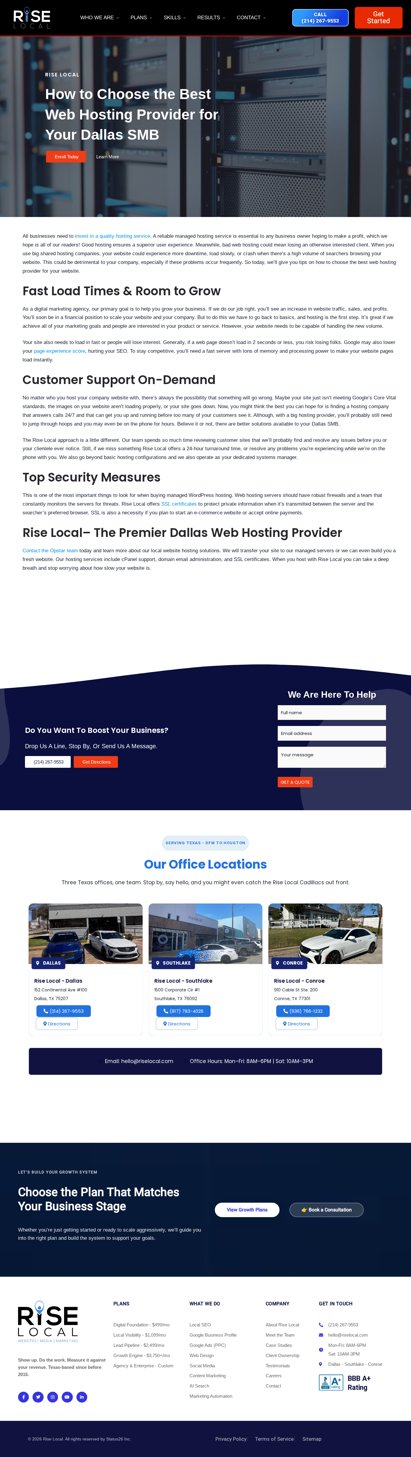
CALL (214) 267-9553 (320, 17)
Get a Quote (295, 782)
